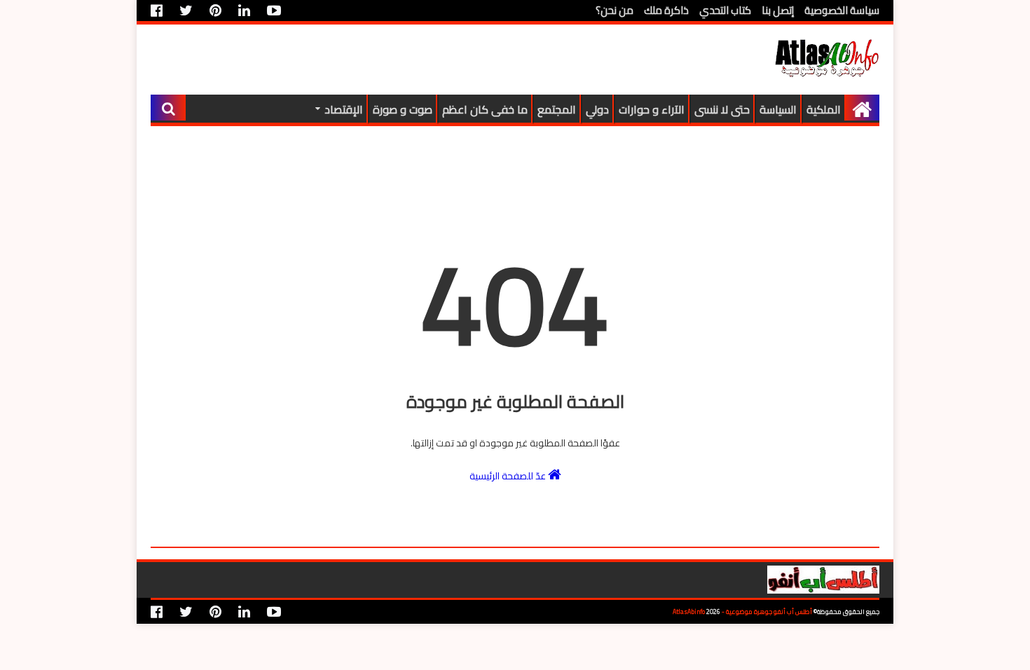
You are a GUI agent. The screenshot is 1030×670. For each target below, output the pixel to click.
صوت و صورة (402, 109)
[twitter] (186, 10)
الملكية (823, 109)
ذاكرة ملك (666, 10)
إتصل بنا (778, 10)
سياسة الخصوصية (841, 10)
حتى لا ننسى (722, 109)
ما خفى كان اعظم (485, 109)
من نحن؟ (614, 10)
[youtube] (274, 10)
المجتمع (556, 109)
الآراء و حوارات (652, 109)
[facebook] (160, 10)
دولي (597, 109)
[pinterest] (215, 10)
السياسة (778, 109)
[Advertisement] (406, 59)
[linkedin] (244, 10)
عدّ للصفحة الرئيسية (508, 475)
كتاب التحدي (725, 10)
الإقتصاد (343, 109)
